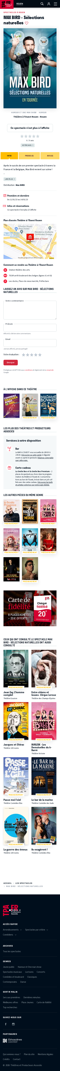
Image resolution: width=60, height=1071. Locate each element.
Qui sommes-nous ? (12, 1054)
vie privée (49, 370)
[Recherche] (42, 4)
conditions (28, 370)
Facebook (5, 1023)
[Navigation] (55, 4)
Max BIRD (20, 185)
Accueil (7, 883)
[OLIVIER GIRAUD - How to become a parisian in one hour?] (11, 569)
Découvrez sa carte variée (31, 455)
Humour (42, 112)
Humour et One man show (24, 112)
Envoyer (11, 362)
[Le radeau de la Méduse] (30, 511)
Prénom (9, 324)
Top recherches (10, 1007)
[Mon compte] (48, 4)
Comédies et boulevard (13, 977)
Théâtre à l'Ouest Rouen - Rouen (30, 116)
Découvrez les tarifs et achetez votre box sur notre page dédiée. (34, 483)
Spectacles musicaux (12, 972)
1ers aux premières (11, 997)
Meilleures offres (10, 1002)
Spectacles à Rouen (14, 12)
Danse (23, 982)
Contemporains (10, 982)
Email (8, 339)
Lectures (29, 972)
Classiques (32, 977)
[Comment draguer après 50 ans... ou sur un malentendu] (11, 406)
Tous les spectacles (12, 951)
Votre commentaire (15, 301)
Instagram (13, 1023)
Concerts (41, 972)
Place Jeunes (27, 1002)
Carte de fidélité (44, 1002)
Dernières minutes (31, 997)
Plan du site (29, 1054)
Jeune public (8, 967)
